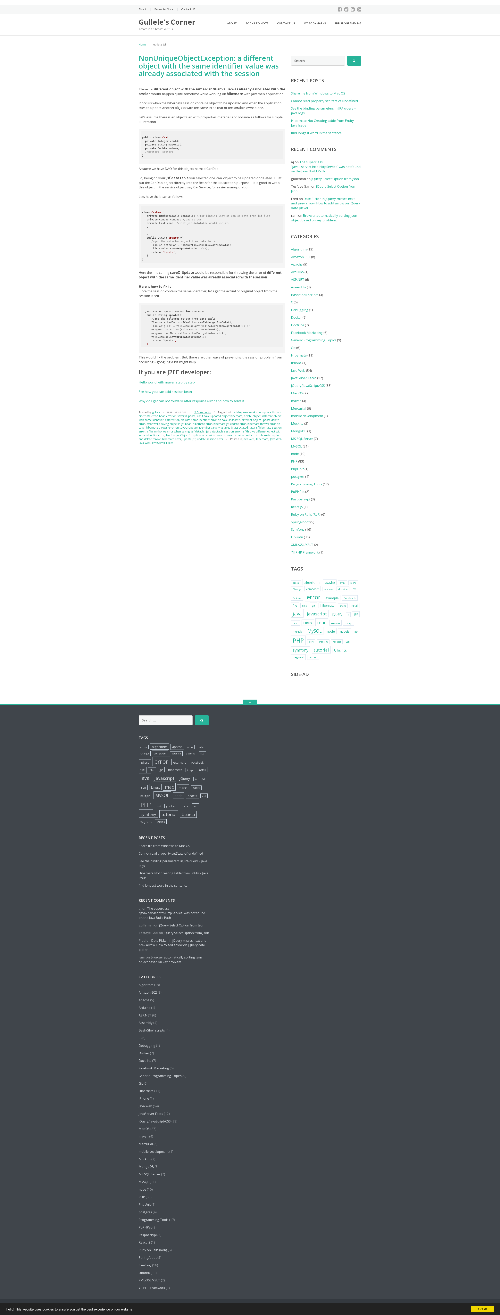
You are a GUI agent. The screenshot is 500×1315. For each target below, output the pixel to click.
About (142, 9)
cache (353, 582)
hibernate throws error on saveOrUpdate (172, 427)
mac (321, 622)
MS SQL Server (302, 438)
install (354, 605)
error (314, 597)
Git (293, 347)
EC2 (354, 589)
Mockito (297, 423)
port (311, 641)
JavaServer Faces (162, 443)
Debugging (299, 310)
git (313, 605)
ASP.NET (297, 279)
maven (296, 401)
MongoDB (298, 431)
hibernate (327, 605)
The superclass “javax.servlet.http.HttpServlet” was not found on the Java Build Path (326, 167)
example (332, 598)
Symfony (297, 529)
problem (323, 641)
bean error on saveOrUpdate (177, 416)
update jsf (189, 439)
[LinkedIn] (353, 9)
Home (142, 44)
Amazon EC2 (300, 257)
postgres (297, 476)
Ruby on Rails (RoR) (306, 514)
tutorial (321, 650)
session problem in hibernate (252, 435)
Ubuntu (297, 537)
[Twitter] (346, 9)
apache (330, 582)
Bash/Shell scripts (304, 294)
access (296, 582)
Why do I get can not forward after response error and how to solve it (191, 401)
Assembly (298, 287)
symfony (300, 650)
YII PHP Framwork (305, 552)
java (297, 613)
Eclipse (297, 598)
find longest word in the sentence (316, 133)
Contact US (188, 9)
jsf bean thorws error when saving (168, 431)
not (356, 631)
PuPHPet (297, 491)
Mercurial (298, 408)
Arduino (297, 272)
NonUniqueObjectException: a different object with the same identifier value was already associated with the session (209, 65)
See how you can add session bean (165, 391)
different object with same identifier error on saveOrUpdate (202, 420)
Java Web (248, 439)
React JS (297, 507)
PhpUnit (297, 469)
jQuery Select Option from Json (335, 179)
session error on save (219, 435)
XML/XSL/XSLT (302, 544)
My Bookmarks (315, 23)
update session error (210, 439)
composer (312, 589)
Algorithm (299, 249)
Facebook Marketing (307, 332)
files (304, 605)
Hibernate (262, 439)
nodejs (344, 631)
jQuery (337, 614)
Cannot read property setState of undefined (324, 101)
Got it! (482, 1308)
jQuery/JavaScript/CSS (308, 385)
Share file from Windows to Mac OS (318, 93)
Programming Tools (306, 484)
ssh (348, 641)
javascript (317, 614)
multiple (298, 631)
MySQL (296, 446)
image (343, 605)
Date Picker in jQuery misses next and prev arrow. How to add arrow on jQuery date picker (325, 203)
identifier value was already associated (223, 427)
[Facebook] (340, 9)
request (337, 641)
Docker (296, 317)
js (348, 614)
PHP (294, 461)
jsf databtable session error (223, 431)
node (295, 453)
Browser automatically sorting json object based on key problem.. (324, 217)
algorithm (312, 582)
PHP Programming (348, 23)
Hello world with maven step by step (167, 382)
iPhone (296, 363)
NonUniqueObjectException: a (185, 435)
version (313, 657)
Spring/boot (300, 522)
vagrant (298, 657)
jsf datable (197, 431)
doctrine (343, 589)
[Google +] (359, 9)
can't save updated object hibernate (219, 416)
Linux (307, 623)
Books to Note (163, 9)
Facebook (350, 598)
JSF (356, 614)
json (295, 623)
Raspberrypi (300, 499)
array (342, 582)
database (328, 589)
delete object (252, 416)
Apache (297, 264)
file (295, 605)
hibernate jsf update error (229, 424)
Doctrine (297, 325)
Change (297, 589)
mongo (348, 623)
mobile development (307, 416)
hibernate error (202, 424)
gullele (156, 412)
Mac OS (297, 393)
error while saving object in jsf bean (168, 424)
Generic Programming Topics (313, 340)
